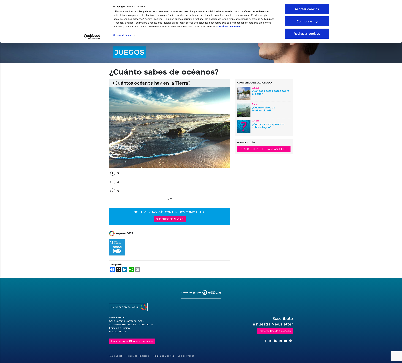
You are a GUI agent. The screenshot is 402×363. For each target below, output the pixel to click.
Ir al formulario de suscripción (275, 331)
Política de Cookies (230, 26)
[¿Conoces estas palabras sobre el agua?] (243, 126)
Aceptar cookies (307, 9)
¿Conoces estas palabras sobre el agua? (268, 126)
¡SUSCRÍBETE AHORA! (170, 219)
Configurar (304, 21)
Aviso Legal (115, 355)
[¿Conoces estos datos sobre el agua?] (243, 93)
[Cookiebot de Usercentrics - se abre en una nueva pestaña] (92, 36)
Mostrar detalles (122, 35)
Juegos (255, 87)
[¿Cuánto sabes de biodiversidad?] (243, 109)
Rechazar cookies (307, 33)
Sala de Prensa (186, 355)
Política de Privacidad (137, 355)
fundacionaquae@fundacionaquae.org (132, 341)
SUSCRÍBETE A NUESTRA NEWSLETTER (264, 149)
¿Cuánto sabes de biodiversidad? (263, 109)
